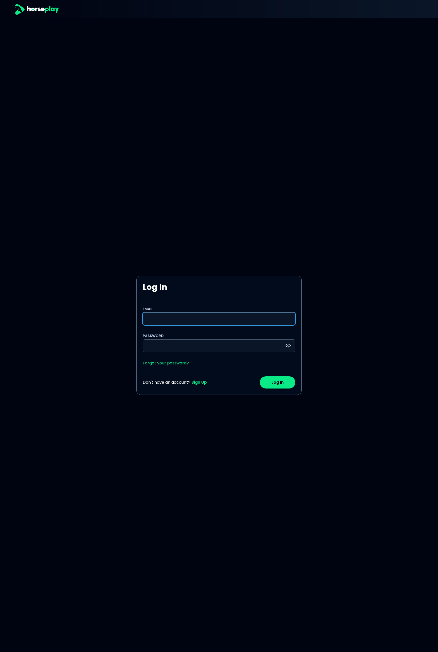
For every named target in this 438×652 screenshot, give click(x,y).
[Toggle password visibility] (288, 346)
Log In (277, 382)
